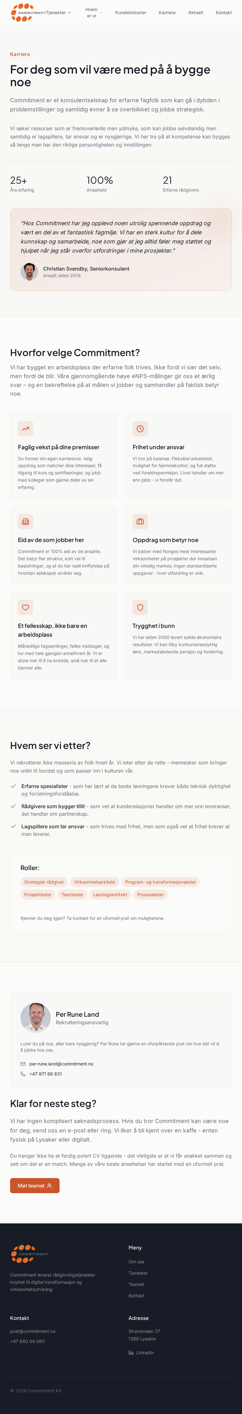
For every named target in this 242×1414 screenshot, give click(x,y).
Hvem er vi (91, 12)
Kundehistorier (130, 12)
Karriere (167, 12)
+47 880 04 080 (27, 1341)
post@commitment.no (32, 1331)
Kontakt (224, 12)
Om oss (136, 1261)
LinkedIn (145, 1352)
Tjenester (56, 12)
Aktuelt (195, 12)
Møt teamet (31, 1185)
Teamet (136, 1284)
